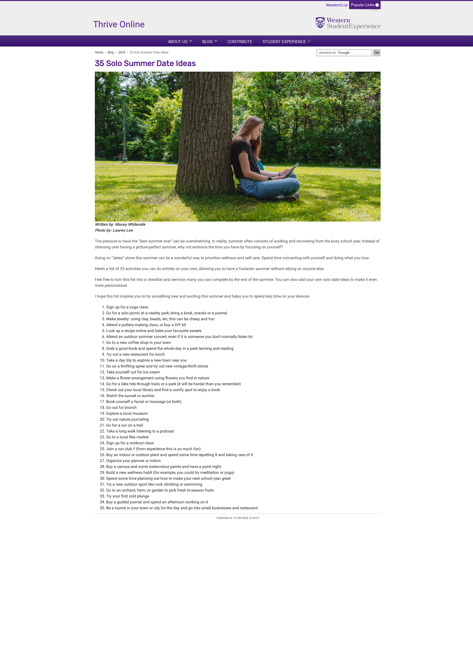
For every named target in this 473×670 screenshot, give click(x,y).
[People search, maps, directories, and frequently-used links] (365, 6)
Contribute (239, 41)
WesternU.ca (337, 5)
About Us (177, 41)
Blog (207, 41)
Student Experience (284, 41)
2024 (121, 52)
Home (99, 52)
